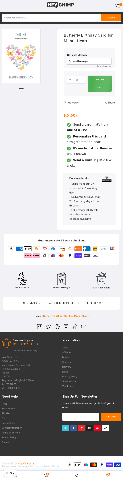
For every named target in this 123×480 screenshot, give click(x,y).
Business (67, 357)
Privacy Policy (69, 376)
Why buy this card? (64, 303)
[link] (77, 475)
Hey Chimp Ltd (26, 463)
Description (31, 303)
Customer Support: (23, 340)
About (65, 347)
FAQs (4, 403)
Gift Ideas (7, 413)
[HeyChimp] (60, 6)
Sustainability (69, 381)
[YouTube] (84, 328)
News (65, 371)
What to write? (9, 408)
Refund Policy (9, 437)
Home (38, 316)
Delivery (66, 366)
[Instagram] (66, 328)
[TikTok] (75, 328)
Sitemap (6, 442)
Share (111, 102)
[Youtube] (97, 428)
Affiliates (66, 352)
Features (94, 303)
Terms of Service (11, 432)
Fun (3, 418)
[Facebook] (40, 328)
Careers (66, 362)
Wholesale (68, 386)
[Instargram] (89, 428)
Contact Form (9, 423)
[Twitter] (48, 328)
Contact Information (12, 427)
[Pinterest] (57, 328)
